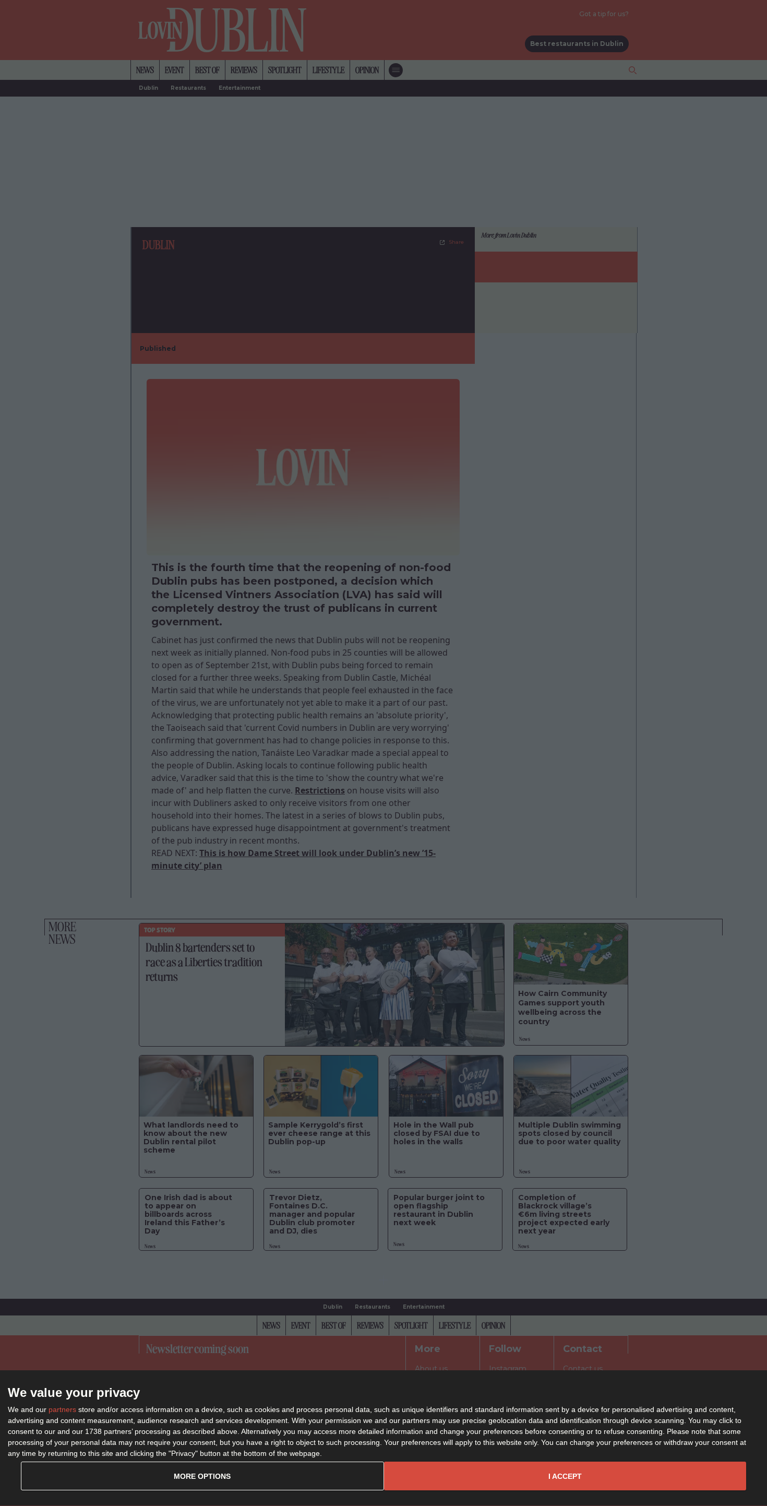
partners (62, 1409)
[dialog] (383, 1438)
